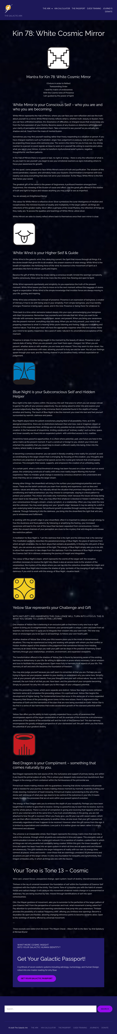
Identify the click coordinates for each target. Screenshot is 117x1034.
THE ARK (46, 8)
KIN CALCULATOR (62, 8)
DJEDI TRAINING (94, 8)
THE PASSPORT (78, 8)
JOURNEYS (107, 8)
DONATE (108, 12)
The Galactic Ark (21, 1028)
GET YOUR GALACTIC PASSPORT (37, 978)
